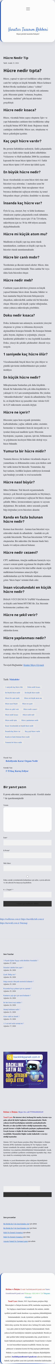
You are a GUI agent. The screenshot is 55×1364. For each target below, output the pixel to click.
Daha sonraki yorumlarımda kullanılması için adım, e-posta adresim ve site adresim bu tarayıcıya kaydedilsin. (26, 881)
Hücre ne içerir (27, 703)
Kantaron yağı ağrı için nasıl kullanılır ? (17, 995)
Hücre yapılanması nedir (29, 720)
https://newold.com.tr (9, 922)
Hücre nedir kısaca (11, 714)
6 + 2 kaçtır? (8, 889)
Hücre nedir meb (28, 714)
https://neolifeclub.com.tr (32, 918)
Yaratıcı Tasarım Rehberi (28, 30)
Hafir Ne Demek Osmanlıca (13, 1232)
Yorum (5, 805)
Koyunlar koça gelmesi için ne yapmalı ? (17, 988)
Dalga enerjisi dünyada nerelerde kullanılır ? (18, 981)
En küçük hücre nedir (32, 692)
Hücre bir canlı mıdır (12, 698)
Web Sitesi (7, 863)
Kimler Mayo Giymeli (33, 664)
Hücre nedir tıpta (11, 720)
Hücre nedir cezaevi (30, 709)
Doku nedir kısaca (33, 687)
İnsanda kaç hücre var (12, 731)
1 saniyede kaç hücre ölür (14, 687)
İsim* (5, 837)
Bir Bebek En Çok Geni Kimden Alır (16, 1223)
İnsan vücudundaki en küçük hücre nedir (19, 726)
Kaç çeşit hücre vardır (32, 731)
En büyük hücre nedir (12, 692)
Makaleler (14, 679)
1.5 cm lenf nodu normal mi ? (13, 1023)
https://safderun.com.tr (10, 918)
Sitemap (23, 922)
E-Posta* (6, 850)
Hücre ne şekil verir (12, 709)
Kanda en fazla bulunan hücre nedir (17, 737)
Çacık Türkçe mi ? (9, 974)
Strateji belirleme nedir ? (11, 1009)
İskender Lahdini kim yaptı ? (13, 967)
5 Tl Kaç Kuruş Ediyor (17, 771)
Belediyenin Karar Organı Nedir (22, 761)
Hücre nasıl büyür (11, 703)
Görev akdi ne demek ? (11, 1016)
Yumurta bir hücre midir (13, 742)
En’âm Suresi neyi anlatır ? (12, 1002)
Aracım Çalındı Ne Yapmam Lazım (15, 1241)
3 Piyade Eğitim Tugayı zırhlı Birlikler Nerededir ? (20, 960)
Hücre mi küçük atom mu (33, 698)
